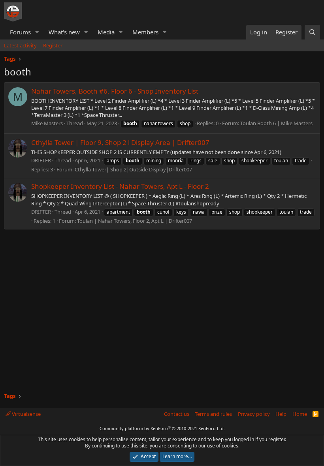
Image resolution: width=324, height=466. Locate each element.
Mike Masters (47, 123)
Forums (20, 32)
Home (299, 413)
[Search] (312, 32)
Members (145, 32)
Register (52, 45)
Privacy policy (254, 413)
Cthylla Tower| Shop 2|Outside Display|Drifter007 (133, 169)
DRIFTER (41, 160)
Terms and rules (213, 413)
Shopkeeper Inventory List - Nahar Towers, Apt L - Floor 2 (120, 186)
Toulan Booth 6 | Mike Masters (276, 123)
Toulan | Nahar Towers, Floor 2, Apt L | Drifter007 (134, 220)
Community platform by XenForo (162, 428)
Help (280, 413)
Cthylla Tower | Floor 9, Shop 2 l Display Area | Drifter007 (120, 142)
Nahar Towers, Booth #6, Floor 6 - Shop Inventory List (114, 91)
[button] (37, 32)
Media (106, 32)
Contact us (176, 413)
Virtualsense (26, 413)
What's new (64, 32)
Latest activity (20, 45)
